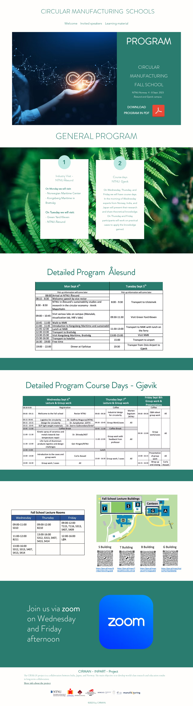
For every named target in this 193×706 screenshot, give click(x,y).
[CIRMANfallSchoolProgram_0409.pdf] (158, 111)
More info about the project (37, 683)
